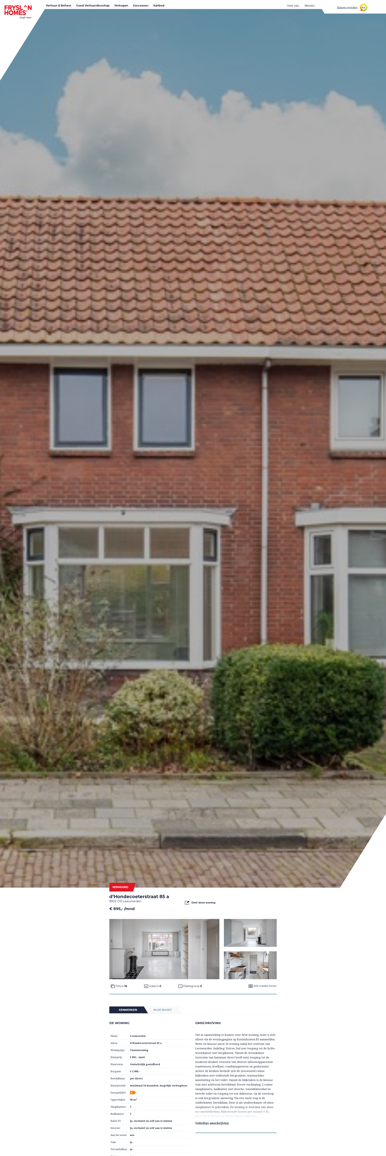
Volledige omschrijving (212, 1123)
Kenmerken (128, 1010)
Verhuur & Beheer (58, 5)
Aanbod (158, 5)
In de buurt (162, 1010)
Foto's (121, 986)
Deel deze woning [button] (203, 902)
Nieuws (310, 5)
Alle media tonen (265, 986)
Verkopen (121, 5)
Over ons (293, 5)
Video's (154, 986)
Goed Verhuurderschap (92, 5)
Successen (140, 5)
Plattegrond (192, 986)
